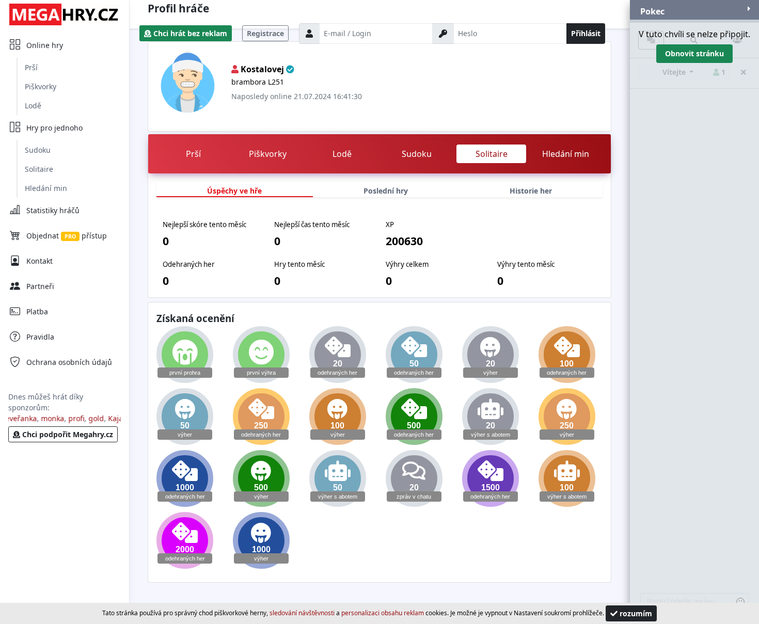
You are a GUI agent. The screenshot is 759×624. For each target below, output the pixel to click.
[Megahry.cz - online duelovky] (64, 14)
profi (71, 418)
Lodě (33, 105)
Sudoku (38, 150)
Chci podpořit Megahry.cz (66, 434)
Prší (31, 67)
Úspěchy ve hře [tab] (234, 191)
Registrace (265, 33)
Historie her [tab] (531, 191)
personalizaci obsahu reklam (382, 613)
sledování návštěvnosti (302, 613)
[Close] (749, 9)
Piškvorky (40, 86)
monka (47, 418)
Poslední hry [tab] (385, 191)
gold (91, 418)
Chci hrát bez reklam (189, 33)
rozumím (635, 613)
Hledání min (46, 188)
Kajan (112, 418)
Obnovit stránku (694, 53)
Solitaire (39, 169)
